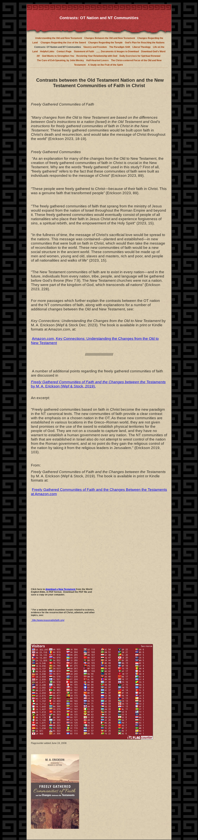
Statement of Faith (84, 51)
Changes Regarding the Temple (105, 42)
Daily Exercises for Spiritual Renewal (139, 56)
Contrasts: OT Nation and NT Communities (57, 47)
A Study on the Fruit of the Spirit (105, 65)
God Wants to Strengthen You (58, 56)
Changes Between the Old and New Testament (109, 38)
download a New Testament (60, 589)
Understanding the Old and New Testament (58, 38)
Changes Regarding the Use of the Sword (63, 42)
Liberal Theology (141, 47)
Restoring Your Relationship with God (96, 56)
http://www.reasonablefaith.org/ (47, 620)
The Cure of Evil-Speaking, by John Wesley (60, 60)
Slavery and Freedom (95, 47)
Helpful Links (47, 51)
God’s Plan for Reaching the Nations (145, 42)
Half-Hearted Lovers (97, 60)
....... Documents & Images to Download (117, 51)
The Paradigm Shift (119, 47)
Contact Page (64, 51)
